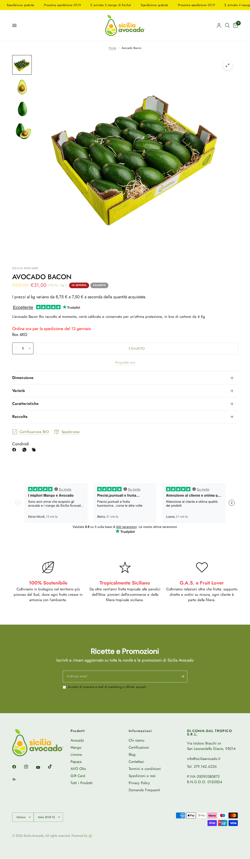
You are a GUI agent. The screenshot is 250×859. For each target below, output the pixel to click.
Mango (76, 747)
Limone (76, 754)
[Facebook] (15, 450)
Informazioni (140, 731)
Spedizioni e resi (142, 776)
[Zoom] (227, 65)
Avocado (77, 740)
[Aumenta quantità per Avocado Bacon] (29, 348)
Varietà (18, 390)
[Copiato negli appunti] (35, 450)
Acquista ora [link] (125, 362)
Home (112, 48)
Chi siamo (136, 740)
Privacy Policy (139, 783)
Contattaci (136, 761)
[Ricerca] (227, 25)
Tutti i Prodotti (82, 783)
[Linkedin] (17, 779)
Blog (132, 754)
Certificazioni (139, 747)
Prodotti (78, 731)
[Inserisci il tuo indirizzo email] (182, 676)
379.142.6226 (205, 766)
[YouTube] (41, 767)
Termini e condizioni (145, 768)
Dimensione (22, 377)
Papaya (76, 761)
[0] (234, 25)
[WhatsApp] (25, 450)
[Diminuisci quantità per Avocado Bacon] (16, 348)
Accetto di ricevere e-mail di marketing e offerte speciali (107, 687)
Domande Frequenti (144, 790)
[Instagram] (29, 766)
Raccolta (20, 416)
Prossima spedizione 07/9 (50, 5)
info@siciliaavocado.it (203, 758)
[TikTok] (53, 766)
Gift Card (78, 776)
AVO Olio (78, 768)
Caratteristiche (25, 403)
